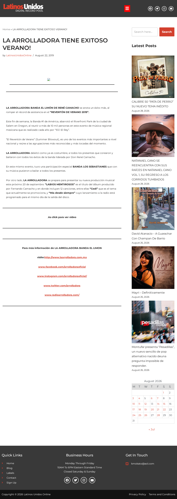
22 (164, 409)
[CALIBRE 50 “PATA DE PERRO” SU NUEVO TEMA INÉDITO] (153, 78)
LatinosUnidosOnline (18, 55)
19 (145, 409)
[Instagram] (164, 8)
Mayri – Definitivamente (148, 292)
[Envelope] (171, 8)
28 (158, 415)
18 (139, 409)
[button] (127, 8)
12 (145, 403)
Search (167, 31)
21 (158, 409)
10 (133, 403)
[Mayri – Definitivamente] (153, 268)
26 (145, 415)
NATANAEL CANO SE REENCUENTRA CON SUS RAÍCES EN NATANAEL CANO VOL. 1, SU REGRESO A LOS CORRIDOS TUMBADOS (151, 170)
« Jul (152, 429)
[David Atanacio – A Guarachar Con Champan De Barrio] (153, 209)
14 (158, 403)
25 (139, 415)
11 (139, 403)
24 (133, 415)
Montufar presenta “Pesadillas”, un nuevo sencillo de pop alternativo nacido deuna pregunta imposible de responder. (153, 356)
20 (152, 409)
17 (133, 409)
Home (6, 29)
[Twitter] (157, 8)
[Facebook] (150, 8)
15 (164, 403)
